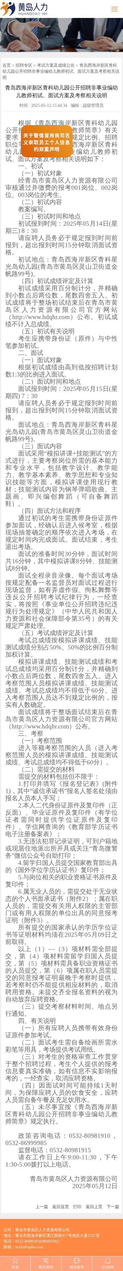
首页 (6, 65)
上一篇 (42, 1207)
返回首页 (60, 1207)
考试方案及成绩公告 (56, 65)
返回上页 (94, 1207)
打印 (77, 1207)
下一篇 (113, 1207)
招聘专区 (24, 65)
